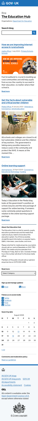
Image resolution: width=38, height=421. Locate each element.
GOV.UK (26, 379)
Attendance (28, 107)
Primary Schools (27, 51)
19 (13, 336)
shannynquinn (7, 170)
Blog (4, 12)
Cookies (27, 385)
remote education (17, 109)
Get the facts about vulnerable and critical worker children (17, 101)
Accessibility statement (12, 385)
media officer (6, 51)
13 (18, 332)
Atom (24, 287)
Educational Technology (10, 172)
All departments (9, 382)
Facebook (7, 300)
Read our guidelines (9, 360)
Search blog (8, 28)
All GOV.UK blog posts (11, 379)
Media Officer (6, 107)
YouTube (7, 305)
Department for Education (22, 21)
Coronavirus (6, 109)
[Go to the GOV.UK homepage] (10, 3)
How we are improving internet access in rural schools (17, 46)
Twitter (6, 298)
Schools (4, 53)
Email (6, 287)
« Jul (3, 350)
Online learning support (13, 165)
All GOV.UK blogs (9, 376)
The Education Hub (16, 16)
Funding (23, 172)
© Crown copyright (19, 415)
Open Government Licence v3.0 (15, 396)
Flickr (6, 303)
